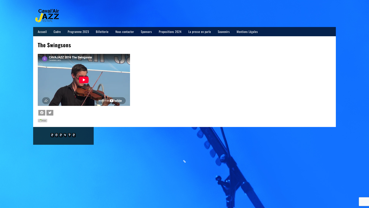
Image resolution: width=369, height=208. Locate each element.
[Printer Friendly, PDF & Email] (42, 120)
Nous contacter (124, 31)
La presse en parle (199, 31)
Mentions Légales (247, 31)
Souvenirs (224, 31)
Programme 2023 (78, 31)
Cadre (57, 31)
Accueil (42, 31)
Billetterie (102, 31)
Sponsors (146, 31)
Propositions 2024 (170, 31)
